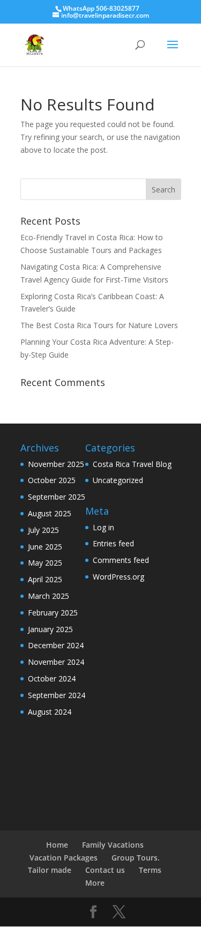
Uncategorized (118, 480)
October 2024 (52, 678)
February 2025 (53, 612)
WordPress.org (118, 577)
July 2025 (43, 530)
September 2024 (56, 695)
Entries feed (113, 543)
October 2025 (52, 480)
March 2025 (48, 596)
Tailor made (49, 870)
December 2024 (56, 645)
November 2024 (56, 662)
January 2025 (50, 629)
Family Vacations (113, 845)
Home (57, 845)
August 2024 (49, 712)
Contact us (105, 870)
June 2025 (45, 547)
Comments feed (121, 560)
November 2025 (56, 464)
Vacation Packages (63, 857)
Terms (150, 870)
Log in (103, 527)
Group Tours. (135, 857)
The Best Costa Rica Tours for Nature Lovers (99, 325)
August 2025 (49, 513)
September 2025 (56, 497)
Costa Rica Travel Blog (132, 464)
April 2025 (45, 579)
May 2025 (45, 563)
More (95, 883)
